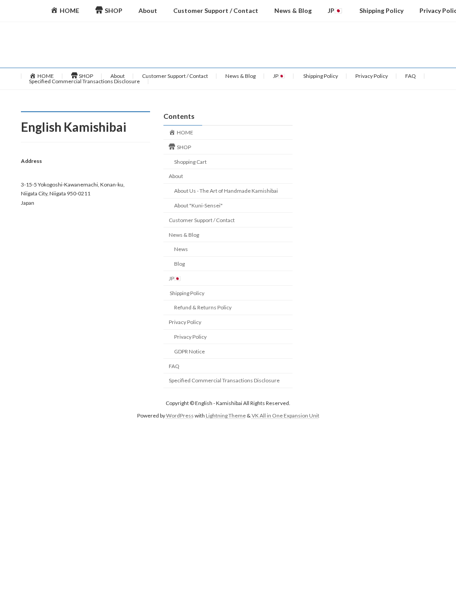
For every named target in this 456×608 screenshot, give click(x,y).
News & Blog (240, 76)
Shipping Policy (320, 76)
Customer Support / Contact (175, 76)
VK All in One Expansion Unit (285, 415)
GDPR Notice (189, 351)
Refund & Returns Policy (203, 307)
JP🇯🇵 (279, 76)
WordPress (180, 415)
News (181, 249)
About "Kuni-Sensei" (198, 205)
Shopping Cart (190, 161)
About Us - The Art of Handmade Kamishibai (226, 190)
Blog (179, 263)
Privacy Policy (371, 76)
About (117, 76)
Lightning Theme (226, 415)
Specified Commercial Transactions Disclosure (84, 81)
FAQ (410, 76)
